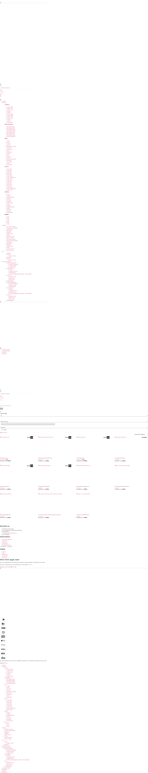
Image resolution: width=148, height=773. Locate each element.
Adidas (7, 192)
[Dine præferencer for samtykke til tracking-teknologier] (2, 772)
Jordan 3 (9, 111)
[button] (74, 100)
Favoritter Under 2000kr (12, 228)
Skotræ (10, 269)
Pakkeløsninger (10, 281)
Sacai (8, 150)
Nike (6, 138)
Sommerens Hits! (10, 236)
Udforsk (4, 225)
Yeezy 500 (9, 173)
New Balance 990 (11, 128)
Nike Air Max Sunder (11, 146)
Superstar (9, 201)
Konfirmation (9, 229)
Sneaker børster (12, 265)
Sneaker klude (12, 267)
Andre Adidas (10, 202)
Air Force (9, 143)
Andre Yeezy (9, 178)
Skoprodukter (10, 268)
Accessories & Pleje (6, 747)
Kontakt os (4, 772)
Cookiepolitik (10, 546)
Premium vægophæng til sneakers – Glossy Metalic (20, 274)
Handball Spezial (10, 197)
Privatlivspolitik (3, 546)
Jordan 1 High (10, 107)
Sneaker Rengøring (11, 262)
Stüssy (8, 254)
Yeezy (7, 166)
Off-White (9, 147)
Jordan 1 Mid (10, 108)
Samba (8, 198)
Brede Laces (12, 278)
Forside (3, 101)
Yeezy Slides (9, 176)
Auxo (6, 663)
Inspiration (4, 353)
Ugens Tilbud (10, 233)
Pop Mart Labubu (6, 349)
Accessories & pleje (6, 261)
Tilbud (8, 235)
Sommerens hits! (6, 351)
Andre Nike (9, 152)
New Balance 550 (11, 126)
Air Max (8, 145)
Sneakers (4, 102)
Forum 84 (9, 200)
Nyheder (9, 232)
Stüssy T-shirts (12, 255)
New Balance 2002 (11, 129)
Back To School (10, 237)
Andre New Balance (11, 131)
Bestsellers (9, 230)
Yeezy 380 (9, 170)
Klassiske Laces (12, 276)
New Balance (7, 677)
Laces (8, 275)
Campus (9, 195)
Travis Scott (9, 149)
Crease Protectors (13, 271)
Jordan (7, 104)
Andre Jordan (10, 114)
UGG (8, 217)
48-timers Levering (11, 226)
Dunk (8, 142)
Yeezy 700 (9, 174)
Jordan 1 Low (10, 109)
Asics (8, 218)
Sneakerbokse (12, 272)
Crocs (8, 219)
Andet (6, 722)
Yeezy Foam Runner (11, 177)
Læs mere (30, 564)
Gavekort (4, 352)
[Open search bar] (0, 84)
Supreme (9, 253)
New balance (9, 124)
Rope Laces (11, 279)
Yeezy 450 (9, 171)
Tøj (3, 251)
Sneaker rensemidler (13, 264)
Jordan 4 (9, 112)
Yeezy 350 (9, 169)
